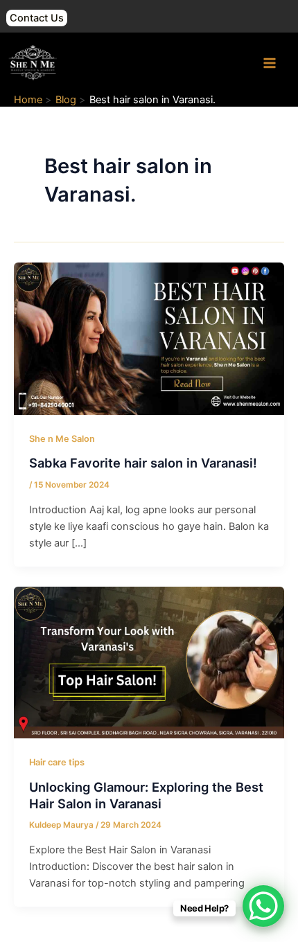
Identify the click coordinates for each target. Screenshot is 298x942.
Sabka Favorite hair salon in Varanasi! (143, 462)
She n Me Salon (62, 439)
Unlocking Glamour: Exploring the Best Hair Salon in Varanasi (146, 795)
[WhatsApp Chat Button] (263, 906)
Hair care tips (57, 762)
